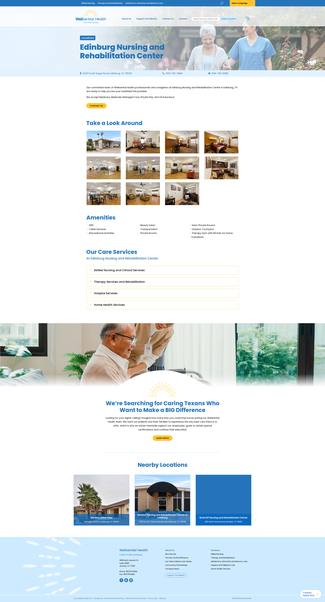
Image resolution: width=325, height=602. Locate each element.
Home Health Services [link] (220, 569)
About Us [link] (126, 19)
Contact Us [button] (96, 105)
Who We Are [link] (170, 554)
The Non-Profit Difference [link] (176, 557)
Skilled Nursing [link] (88, 3)
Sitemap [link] (162, 598)
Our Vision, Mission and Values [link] (178, 561)
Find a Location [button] (229, 19)
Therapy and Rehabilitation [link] (110, 3)
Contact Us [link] (168, 19)
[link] (91, 22)
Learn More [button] (162, 438)
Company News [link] (172, 569)
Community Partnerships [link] (176, 565)
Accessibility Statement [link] (83, 598)
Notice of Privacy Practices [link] (136, 598)
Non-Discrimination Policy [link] (114, 598)
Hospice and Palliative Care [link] (223, 565)
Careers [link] (183, 19)
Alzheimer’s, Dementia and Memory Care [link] (144, 3)
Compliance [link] (98, 598)
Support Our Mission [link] (146, 19)
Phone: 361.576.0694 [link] (128, 571)
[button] (247, 19)
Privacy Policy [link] (152, 598)
